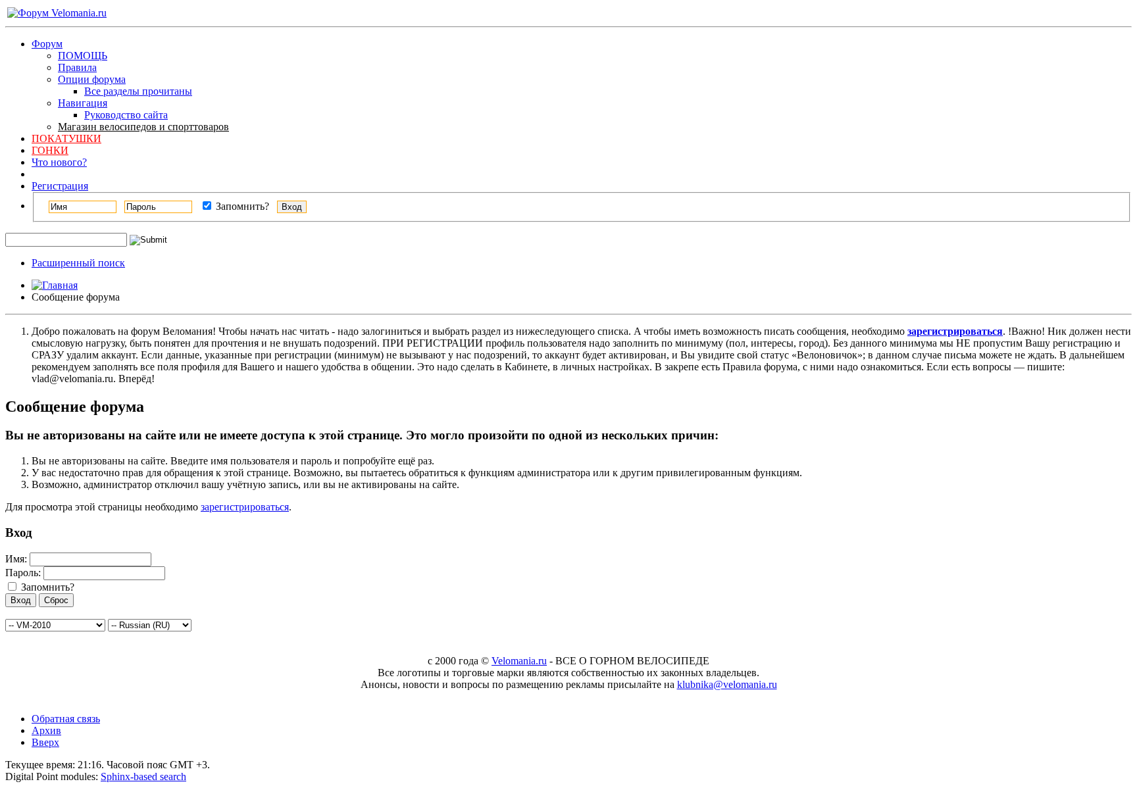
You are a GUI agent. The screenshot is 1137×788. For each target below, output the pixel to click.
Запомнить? (241, 206)
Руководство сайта (126, 114)
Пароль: (23, 572)
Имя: (16, 558)
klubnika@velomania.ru (727, 684)
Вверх (45, 742)
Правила (77, 67)
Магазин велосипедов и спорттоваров (143, 126)
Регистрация (60, 185)
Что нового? (59, 162)
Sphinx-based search (143, 776)
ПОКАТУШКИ (66, 138)
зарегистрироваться (245, 506)
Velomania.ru (519, 660)
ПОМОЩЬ (82, 55)
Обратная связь (66, 718)
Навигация (82, 103)
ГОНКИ (50, 150)
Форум (47, 43)
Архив (46, 730)
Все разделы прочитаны (138, 91)
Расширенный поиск (78, 262)
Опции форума (92, 79)
